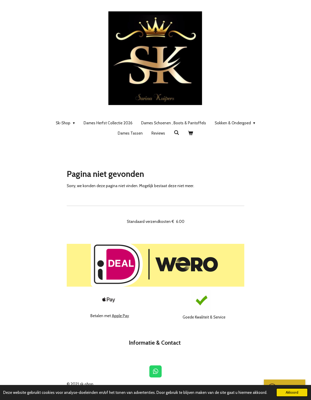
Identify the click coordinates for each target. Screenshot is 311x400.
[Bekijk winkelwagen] (190, 133)
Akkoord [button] (292, 392)
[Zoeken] (176, 132)
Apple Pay (120, 315)
